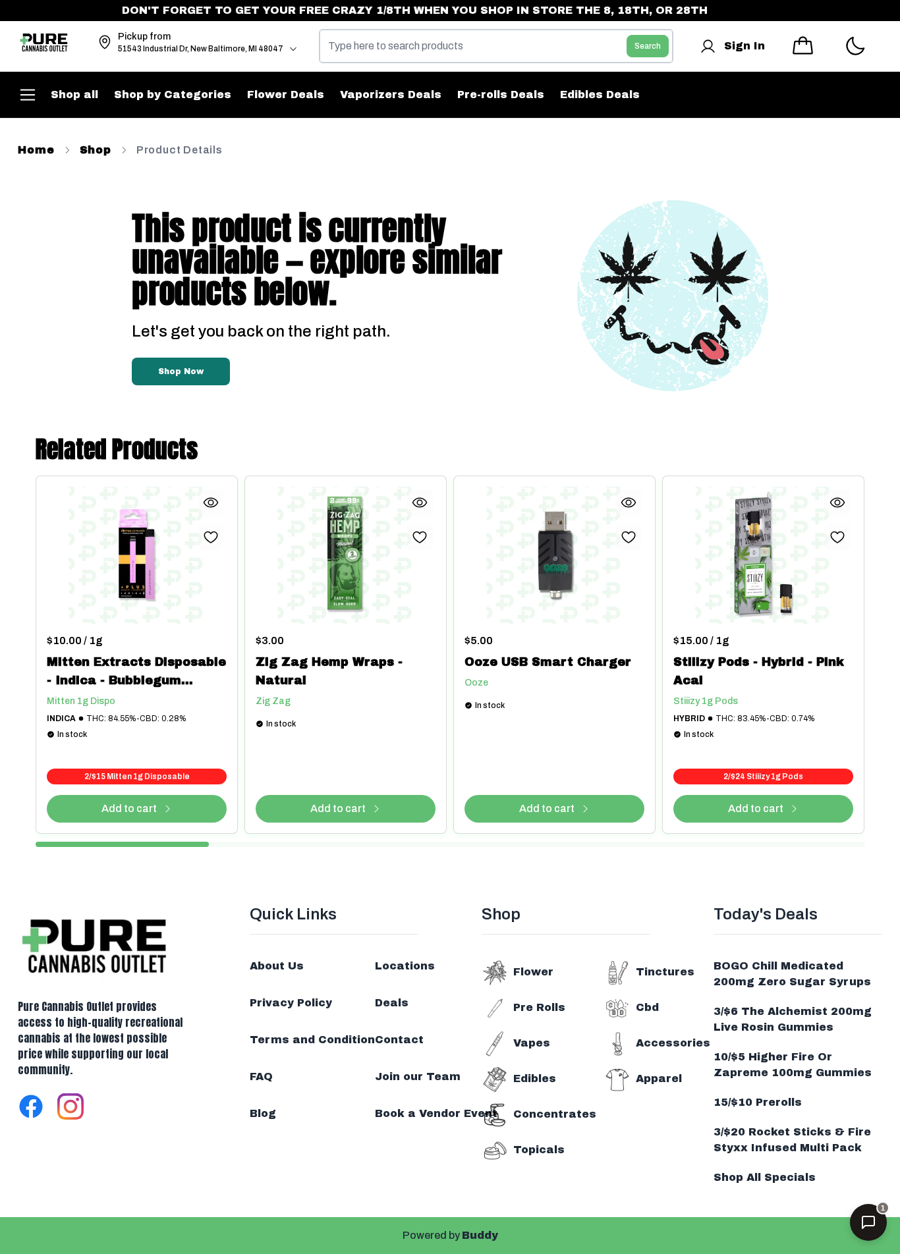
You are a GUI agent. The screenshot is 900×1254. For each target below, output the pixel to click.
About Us (277, 965)
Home (36, 149)
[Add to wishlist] (211, 537)
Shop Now (181, 371)
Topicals (539, 1149)
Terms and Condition (312, 1039)
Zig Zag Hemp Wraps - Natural (329, 671)
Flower (533, 971)
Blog (263, 1113)
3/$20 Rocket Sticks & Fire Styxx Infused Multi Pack (792, 1139)
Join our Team (418, 1076)
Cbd (647, 1007)
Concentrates (554, 1114)
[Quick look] (211, 502)
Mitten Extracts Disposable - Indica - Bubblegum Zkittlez (136, 672)
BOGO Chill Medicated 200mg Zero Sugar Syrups (792, 973)
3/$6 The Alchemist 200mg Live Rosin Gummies (793, 1019)
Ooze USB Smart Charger (547, 661)
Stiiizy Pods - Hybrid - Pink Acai (758, 671)
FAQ (261, 1076)
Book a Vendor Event (436, 1113)
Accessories (673, 1043)
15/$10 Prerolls (758, 1102)
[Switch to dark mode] (855, 46)
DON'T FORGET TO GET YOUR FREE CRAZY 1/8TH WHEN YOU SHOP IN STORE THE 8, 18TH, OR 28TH (399, 10)
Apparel (659, 1078)
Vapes (531, 1043)
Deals (391, 1002)
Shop (95, 149)
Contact (399, 1039)
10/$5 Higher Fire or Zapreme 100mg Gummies (793, 1064)
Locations (405, 965)
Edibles (534, 1078)
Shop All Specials (765, 1177)
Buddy (480, 1235)
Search (647, 46)
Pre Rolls (539, 1007)
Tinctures (665, 971)
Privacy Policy (291, 1002)
